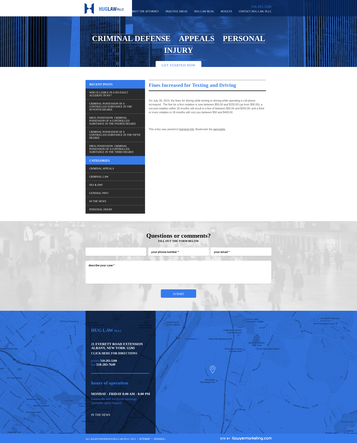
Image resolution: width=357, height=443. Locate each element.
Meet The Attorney (145, 11)
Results (226, 11)
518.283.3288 (261, 7)
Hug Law (104, 8)
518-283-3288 (108, 360)
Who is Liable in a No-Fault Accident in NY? (108, 94)
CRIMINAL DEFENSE (131, 38)
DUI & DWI (96, 185)
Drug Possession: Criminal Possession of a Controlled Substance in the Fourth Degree (112, 120)
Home (121, 11)
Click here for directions (114, 353)
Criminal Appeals (101, 168)
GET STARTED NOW (178, 65)
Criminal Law (98, 176)
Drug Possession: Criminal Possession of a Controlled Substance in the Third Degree (111, 149)
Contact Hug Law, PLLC (255, 11)
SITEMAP (144, 439)
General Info (186, 129)
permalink (219, 129)
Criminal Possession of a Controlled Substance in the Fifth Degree (114, 135)
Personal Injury (100, 209)
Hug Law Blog (204, 11)
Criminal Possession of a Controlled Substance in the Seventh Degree (110, 106)
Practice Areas (176, 11)
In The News (97, 201)
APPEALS (196, 38)
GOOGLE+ (160, 439)
